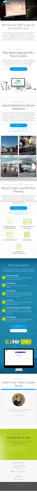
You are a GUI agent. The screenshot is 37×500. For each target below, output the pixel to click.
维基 (15, 479)
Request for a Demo (18, 448)
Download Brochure (18, 129)
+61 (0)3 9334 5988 (18, 471)
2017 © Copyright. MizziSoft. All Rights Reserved (18, 485)
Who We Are (18, 69)
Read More (18, 125)
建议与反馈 (20, 479)
